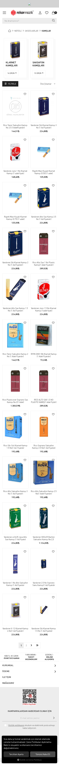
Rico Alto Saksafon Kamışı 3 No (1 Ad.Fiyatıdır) (15, 492)
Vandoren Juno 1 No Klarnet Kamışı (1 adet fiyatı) (15, 172)
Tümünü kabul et (43, 754)
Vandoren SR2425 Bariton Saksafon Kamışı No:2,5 (44, 538)
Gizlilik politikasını (16, 725)
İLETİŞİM (6, 677)
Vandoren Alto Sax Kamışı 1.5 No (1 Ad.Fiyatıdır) (15, 309)
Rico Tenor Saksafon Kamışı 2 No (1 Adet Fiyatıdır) (15, 355)
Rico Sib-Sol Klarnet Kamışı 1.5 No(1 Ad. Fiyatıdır (15, 446)
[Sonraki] (31, 645)
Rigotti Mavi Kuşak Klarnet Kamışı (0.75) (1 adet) (15, 217)
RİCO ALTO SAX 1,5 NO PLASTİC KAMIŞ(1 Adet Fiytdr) (43, 401)
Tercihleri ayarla (16, 754)
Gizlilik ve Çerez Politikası (31, 760)
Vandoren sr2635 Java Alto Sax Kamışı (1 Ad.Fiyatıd (15, 538)
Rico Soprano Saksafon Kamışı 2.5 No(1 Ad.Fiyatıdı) (43, 446)
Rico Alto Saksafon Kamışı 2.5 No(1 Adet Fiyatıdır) (44, 492)
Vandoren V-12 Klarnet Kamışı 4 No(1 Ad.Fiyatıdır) (15, 629)
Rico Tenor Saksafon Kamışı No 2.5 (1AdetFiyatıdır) (15, 126)
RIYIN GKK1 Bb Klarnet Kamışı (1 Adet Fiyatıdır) (44, 355)
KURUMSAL (7, 665)
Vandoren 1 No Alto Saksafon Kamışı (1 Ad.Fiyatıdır (15, 584)
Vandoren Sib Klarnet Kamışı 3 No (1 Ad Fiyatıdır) (44, 126)
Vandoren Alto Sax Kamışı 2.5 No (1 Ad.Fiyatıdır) (43, 217)
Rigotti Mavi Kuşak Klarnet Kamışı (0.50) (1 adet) (43, 172)
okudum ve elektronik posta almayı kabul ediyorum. (31, 726)
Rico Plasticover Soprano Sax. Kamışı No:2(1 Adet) (15, 401)
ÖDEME (6, 671)
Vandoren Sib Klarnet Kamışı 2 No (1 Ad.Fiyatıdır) (15, 263)
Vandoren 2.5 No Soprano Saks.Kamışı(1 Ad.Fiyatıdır (44, 584)
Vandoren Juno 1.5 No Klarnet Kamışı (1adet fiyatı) (43, 309)
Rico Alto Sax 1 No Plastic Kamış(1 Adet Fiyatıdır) (44, 263)
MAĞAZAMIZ (8, 683)
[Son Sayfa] (37, 645)
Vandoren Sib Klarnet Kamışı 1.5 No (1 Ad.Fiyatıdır (43, 629)
